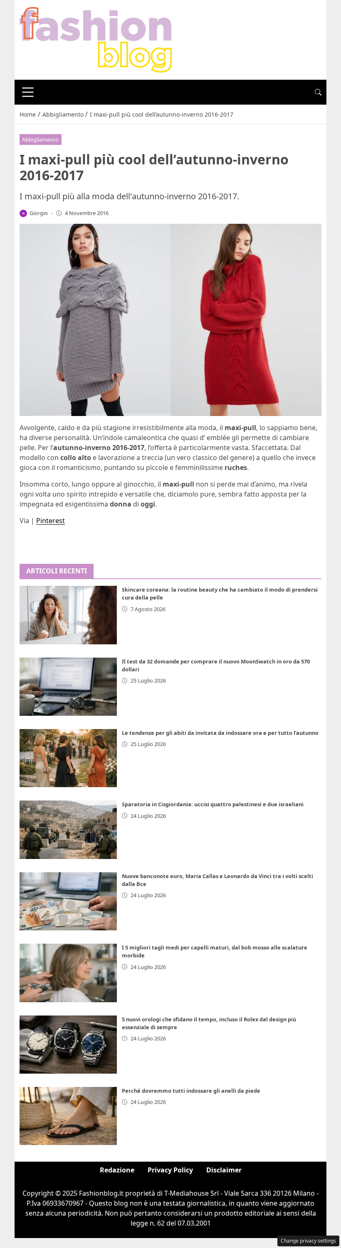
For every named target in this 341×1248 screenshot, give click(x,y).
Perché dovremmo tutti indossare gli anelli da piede (191, 1090)
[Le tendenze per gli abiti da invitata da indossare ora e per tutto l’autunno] (68, 758)
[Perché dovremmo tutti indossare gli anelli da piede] (68, 1116)
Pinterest (50, 520)
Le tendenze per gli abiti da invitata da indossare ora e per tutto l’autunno (220, 733)
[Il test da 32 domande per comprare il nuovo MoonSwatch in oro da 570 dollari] (68, 687)
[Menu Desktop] (28, 92)
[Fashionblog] (96, 39)
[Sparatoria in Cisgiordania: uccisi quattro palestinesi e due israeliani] (68, 829)
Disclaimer (224, 1170)
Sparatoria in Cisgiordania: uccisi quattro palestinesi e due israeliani (213, 804)
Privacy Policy (170, 1170)
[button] (318, 92)
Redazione (117, 1170)
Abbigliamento (40, 139)
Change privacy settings (308, 1240)
